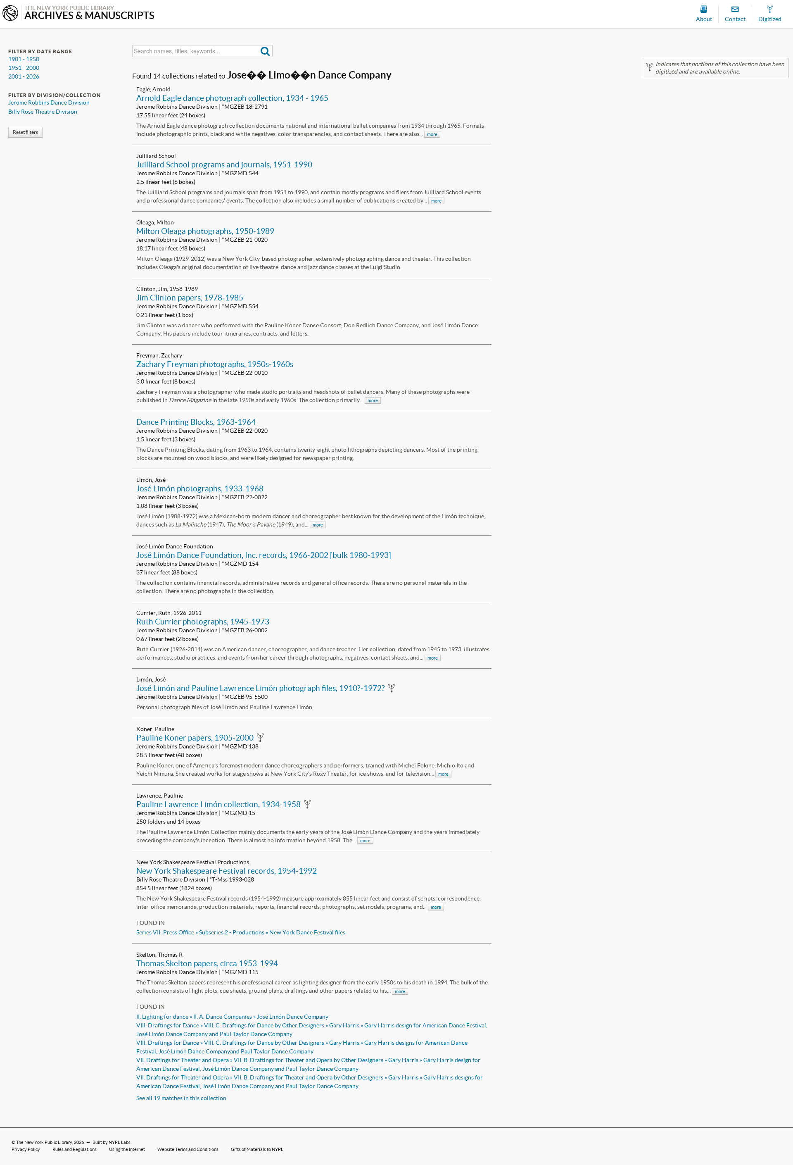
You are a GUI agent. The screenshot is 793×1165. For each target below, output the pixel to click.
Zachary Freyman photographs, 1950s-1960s (214, 364)
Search (265, 51)
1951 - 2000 (23, 67)
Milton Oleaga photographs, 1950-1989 (205, 231)
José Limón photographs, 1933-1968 (200, 488)
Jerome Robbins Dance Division (49, 102)
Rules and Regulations (74, 1149)
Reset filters (25, 132)
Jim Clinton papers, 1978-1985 (189, 297)
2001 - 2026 (23, 76)
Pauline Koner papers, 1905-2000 (195, 737)
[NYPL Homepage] (10, 14)
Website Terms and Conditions (187, 1149)
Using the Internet (127, 1149)
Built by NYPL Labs (112, 1142)
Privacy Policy (26, 1149)
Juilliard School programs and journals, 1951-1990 (224, 164)
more (432, 134)
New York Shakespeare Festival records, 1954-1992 (226, 870)
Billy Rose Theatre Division (42, 111)
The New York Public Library (44, 1142)
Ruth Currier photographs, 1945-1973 (202, 621)
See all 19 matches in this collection (181, 1098)
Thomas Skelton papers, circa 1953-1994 (207, 963)
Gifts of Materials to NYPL (257, 1149)
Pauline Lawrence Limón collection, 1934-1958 (218, 804)
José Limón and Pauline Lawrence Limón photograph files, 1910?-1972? (260, 688)
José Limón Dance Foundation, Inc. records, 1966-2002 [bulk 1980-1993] (263, 555)
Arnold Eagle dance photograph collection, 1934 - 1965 (232, 97)
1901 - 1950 (23, 59)
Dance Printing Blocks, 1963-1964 (196, 421)
